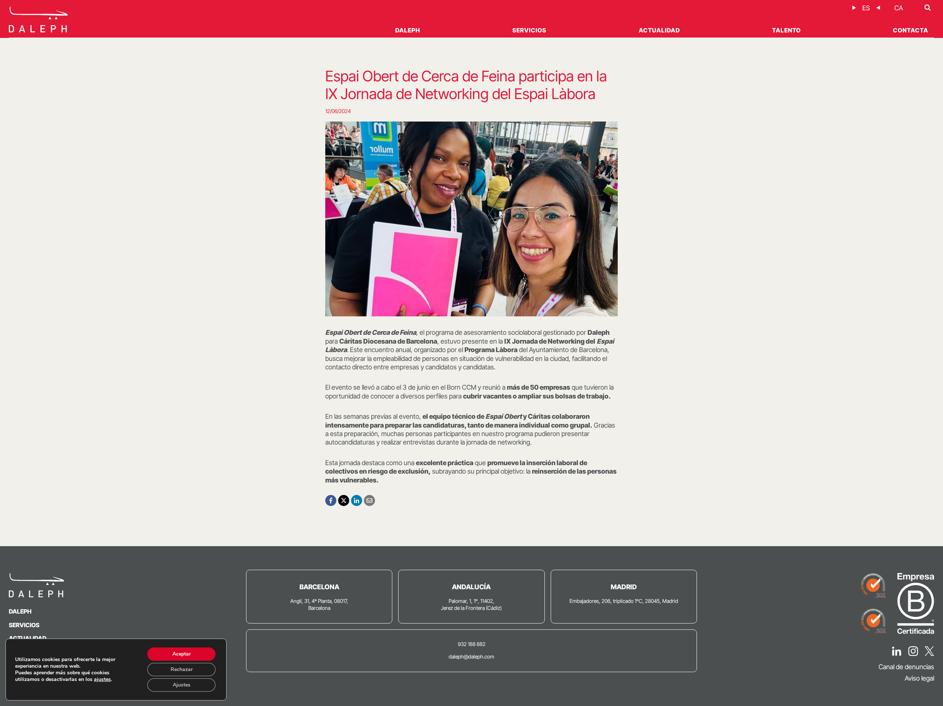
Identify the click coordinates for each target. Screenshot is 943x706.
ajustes (102, 679)
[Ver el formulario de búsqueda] (927, 7)
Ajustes (181, 684)
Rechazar (182, 669)
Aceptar (181, 653)
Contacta (910, 30)
